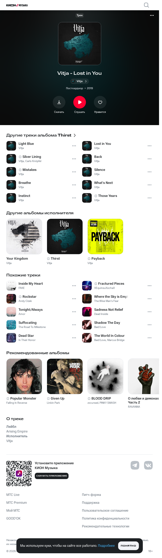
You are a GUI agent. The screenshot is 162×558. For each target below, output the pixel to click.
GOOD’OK (13, 518)
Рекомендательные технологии (105, 526)
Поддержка (90, 502)
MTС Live (13, 494)
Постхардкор (74, 88)
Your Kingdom (17, 259)
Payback (98, 259)
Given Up (57, 399)
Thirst (55, 259)
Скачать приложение (51, 476)
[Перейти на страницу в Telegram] (135, 465)
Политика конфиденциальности (105, 518)
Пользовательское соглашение (105, 510)
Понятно (128, 546)
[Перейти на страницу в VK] (148, 465)
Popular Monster (23, 399)
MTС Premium (16, 502)
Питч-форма (91, 494)
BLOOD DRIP (101, 399)
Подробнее (106, 545)
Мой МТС (13, 510)
